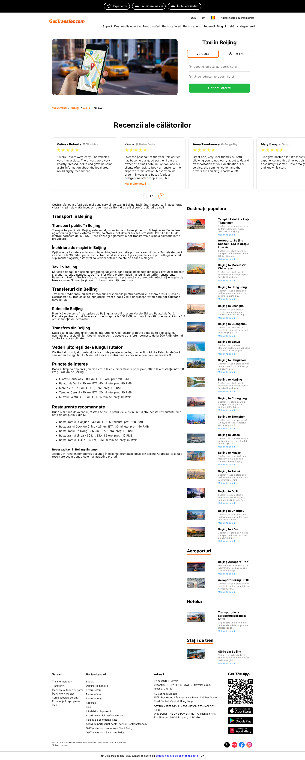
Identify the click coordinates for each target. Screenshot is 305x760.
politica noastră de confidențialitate (177, 755)
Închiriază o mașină (63, 693)
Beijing (98, 108)
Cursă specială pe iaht (65, 697)
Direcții (75, 108)
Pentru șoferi (151, 26)
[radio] (58, 150)
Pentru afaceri (171, 26)
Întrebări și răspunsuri (240, 26)
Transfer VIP (59, 685)
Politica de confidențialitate (101, 719)
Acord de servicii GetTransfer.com (105, 715)
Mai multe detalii (226, 234)
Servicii (57, 674)
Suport (107, 26)
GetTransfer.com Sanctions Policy (105, 732)
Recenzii (209, 26)
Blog (220, 26)
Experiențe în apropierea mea (66, 703)
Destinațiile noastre (127, 26)
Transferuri (59, 108)
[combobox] (222, 68)
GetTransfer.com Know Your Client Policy (109, 728)
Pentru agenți (192, 26)
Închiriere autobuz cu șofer (67, 689)
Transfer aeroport (62, 681)
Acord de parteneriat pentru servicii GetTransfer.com (116, 723)
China (86, 108)
